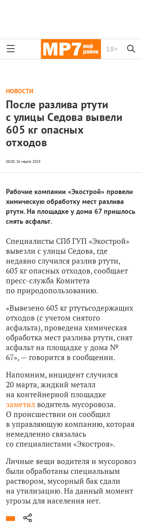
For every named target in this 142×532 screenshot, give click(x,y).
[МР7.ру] (71, 49)
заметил (20, 404)
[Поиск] (131, 49)
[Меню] (10, 49)
